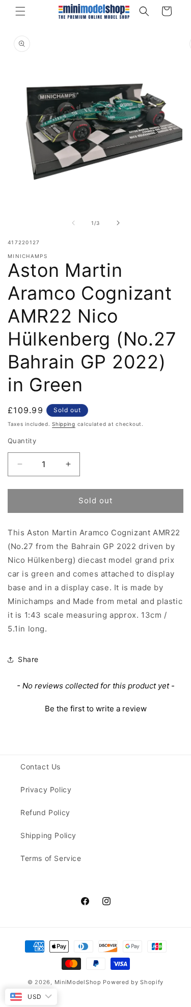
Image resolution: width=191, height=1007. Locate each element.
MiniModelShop (77, 982)
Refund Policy (45, 812)
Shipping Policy (48, 835)
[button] (20, 11)
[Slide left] (73, 223)
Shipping (63, 424)
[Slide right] (118, 223)
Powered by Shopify (133, 982)
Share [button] (28, 659)
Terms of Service (50, 858)
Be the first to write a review (96, 708)
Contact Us (40, 766)
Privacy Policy (45, 789)
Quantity (22, 441)
